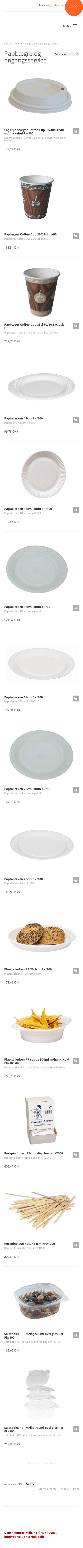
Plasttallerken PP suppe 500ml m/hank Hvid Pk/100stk (36, 1061)
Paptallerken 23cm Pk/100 (23, 879)
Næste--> (50, 1463)
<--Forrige (32, 1463)
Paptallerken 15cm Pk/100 (23, 418)
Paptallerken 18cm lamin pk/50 (27, 607)
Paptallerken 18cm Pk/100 (23, 697)
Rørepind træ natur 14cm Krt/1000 (29, 1244)
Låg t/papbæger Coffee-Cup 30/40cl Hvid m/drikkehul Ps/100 (34, 132)
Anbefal (64, 1488)
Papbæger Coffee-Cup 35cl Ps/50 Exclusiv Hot (34, 326)
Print (76, 1488)
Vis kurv (58, 5)
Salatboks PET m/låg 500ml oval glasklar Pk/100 (33, 1335)
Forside (8, 43)
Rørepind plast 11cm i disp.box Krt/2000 (33, 1153)
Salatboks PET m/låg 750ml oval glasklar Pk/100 (33, 1429)
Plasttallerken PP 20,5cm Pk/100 (28, 969)
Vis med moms (47, 1488)
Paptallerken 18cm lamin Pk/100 (28, 509)
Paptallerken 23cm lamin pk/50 (27, 789)
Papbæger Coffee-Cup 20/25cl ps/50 (30, 234)
